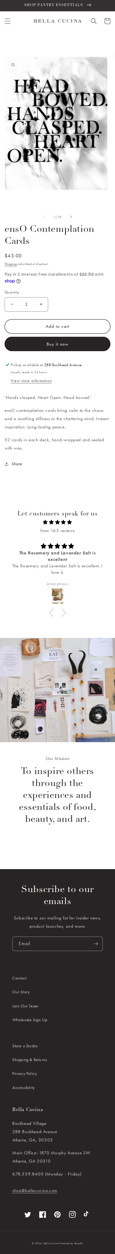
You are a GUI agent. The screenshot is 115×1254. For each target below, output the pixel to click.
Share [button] (17, 463)
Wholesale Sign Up (29, 1019)
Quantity (12, 292)
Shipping (11, 264)
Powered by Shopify (71, 1243)
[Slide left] (44, 217)
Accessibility (23, 1087)
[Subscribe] (95, 944)
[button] (7, 21)
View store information (31, 380)
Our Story (21, 992)
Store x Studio (24, 1046)
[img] (57, 522)
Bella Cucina (51, 1243)
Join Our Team (25, 1006)
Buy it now (57, 344)
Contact (19, 978)
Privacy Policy (24, 1073)
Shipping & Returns (29, 1059)
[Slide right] (71, 217)
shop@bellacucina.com (34, 1190)
